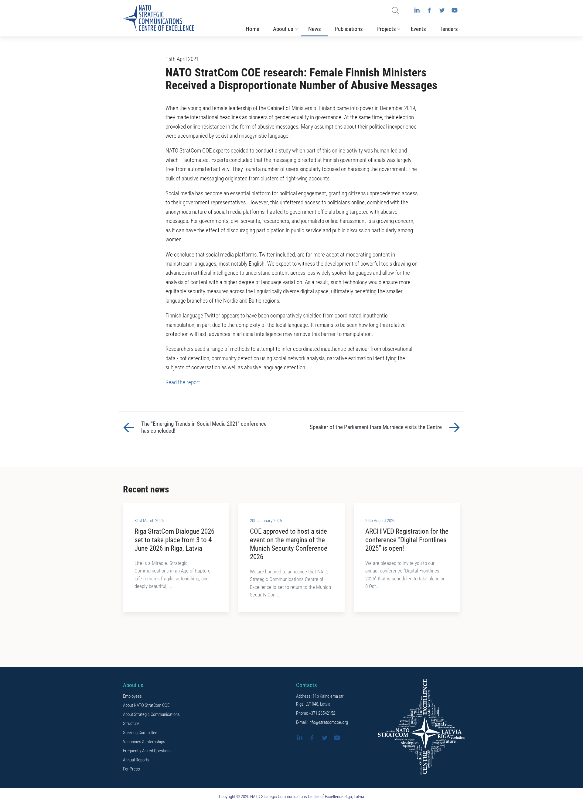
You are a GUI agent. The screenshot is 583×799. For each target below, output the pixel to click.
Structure (131, 723)
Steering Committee (140, 732)
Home (252, 29)
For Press (131, 769)
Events (418, 29)
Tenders (449, 29)
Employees (132, 696)
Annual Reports (136, 760)
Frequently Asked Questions (147, 751)
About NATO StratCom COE (146, 705)
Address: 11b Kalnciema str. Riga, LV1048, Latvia (320, 700)
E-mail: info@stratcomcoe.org (322, 722)
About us (283, 29)
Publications (349, 29)
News (314, 29)
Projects (386, 29)
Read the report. (183, 382)
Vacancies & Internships (144, 741)
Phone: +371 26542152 (315, 713)
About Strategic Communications (151, 714)
